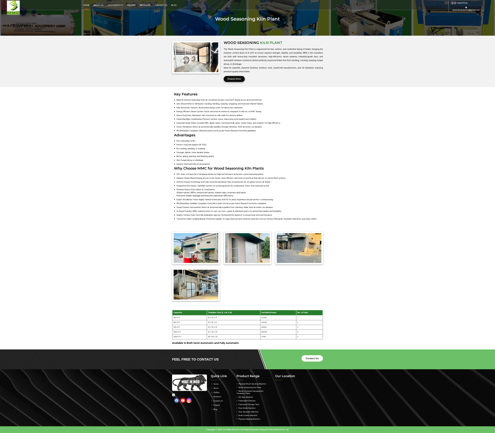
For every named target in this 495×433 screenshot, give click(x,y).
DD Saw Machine (245, 397)
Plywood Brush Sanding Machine (252, 384)
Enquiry (216, 405)
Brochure (145, 5)
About (215, 388)
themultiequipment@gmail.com (466, 10)
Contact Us (161, 5)
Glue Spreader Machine (248, 412)
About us (98, 5)
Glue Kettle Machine (246, 408)
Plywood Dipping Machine (249, 419)
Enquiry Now (234, 79)
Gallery (131, 5)
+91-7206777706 (460, 3)
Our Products (115, 5)
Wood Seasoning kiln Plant (249, 387)
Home (86, 5)
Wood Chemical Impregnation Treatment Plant (250, 392)
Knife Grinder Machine (247, 415)
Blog (174, 5)
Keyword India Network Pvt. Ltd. (274, 429)
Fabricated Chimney (246, 401)
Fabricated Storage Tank (248, 404)
